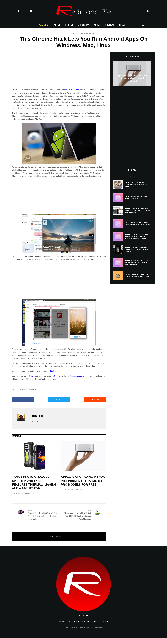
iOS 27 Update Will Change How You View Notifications (137, 224)
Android (22, 389)
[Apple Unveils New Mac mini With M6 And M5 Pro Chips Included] (132, 73)
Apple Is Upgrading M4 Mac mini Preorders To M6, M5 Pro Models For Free (83, 480)
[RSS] (143, 25)
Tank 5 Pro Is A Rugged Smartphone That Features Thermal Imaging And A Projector (34, 482)
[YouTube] (31, 11)
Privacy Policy (90, 621)
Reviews (109, 25)
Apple (57, 25)
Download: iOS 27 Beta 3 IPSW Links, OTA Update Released (138, 276)
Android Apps (34, 389)
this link (53, 371)
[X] (22, 11)
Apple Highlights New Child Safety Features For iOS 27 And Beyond (137, 211)
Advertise (74, 621)
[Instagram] (27, 11)
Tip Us (105, 621)
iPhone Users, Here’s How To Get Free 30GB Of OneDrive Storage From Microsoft (77, 514)
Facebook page (76, 376)
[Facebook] (18, 11)
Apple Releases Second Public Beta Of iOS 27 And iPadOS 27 (136, 249)
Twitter (31, 376)
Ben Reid (75, 33)
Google (69, 25)
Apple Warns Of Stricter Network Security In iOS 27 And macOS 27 (137, 262)
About (62, 621)
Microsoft (83, 25)
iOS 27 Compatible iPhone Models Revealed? (136, 198)
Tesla (97, 25)
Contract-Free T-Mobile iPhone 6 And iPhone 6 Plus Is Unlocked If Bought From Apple (42, 514)
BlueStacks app (72, 90)
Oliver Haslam (17, 493)
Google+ (57, 376)
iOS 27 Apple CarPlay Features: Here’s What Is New (136, 185)
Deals (122, 25)
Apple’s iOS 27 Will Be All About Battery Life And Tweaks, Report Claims (136, 236)
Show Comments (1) (58, 536)
